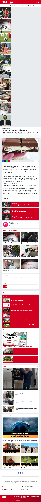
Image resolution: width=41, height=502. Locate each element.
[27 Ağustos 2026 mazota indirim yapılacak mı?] (29, 250)
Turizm (15, 5)
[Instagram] (22, 473)
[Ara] (36, 2)
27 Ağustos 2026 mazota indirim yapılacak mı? (29, 256)
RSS (4, 496)
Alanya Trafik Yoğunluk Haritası (28, 486)
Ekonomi (35, 5)
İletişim (25, 474)
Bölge (19, 5)
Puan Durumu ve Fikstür (7, 489)
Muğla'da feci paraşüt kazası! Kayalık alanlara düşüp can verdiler (11, 257)
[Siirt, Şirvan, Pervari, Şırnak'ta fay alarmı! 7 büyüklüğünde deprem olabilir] (11, 264)
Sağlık (27, 5)
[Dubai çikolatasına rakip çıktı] (20, 149)
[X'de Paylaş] (5, 161)
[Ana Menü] (38, 2)
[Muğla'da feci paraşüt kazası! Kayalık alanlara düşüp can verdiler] (11, 250)
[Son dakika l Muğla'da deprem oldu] (11, 236)
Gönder (5, 286)
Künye (15, 474)
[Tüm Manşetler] (37, 415)
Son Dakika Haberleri (7, 491)
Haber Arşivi (24, 491)
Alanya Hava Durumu (7, 486)
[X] (20, 473)
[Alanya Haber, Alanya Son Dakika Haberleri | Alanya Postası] (7, 2)
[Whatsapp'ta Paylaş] (7, 161)
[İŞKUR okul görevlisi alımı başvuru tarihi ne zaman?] (29, 236)
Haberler (4, 128)
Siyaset (7, 5)
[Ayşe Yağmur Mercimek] (5, 224)
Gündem (2, 5)
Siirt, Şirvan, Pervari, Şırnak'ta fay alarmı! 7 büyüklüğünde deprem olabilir (11, 270)
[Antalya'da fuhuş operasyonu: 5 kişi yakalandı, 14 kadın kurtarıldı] (8, 401)
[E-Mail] (10, 226)
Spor (31, 5)
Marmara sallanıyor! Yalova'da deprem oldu (29, 269)
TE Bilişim (23, 500)
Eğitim (23, 5)
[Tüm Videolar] (37, 366)
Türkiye (8, 128)
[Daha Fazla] (9, 161)
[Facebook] (18, 473)
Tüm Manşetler (25, 489)
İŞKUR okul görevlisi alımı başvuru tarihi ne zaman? (29, 243)
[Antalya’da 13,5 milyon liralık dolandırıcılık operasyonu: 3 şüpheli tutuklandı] (8, 394)
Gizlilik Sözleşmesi (20, 474)
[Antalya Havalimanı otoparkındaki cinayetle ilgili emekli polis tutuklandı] (8, 409)
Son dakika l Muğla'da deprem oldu (9, 242)
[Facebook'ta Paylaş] (3, 161)
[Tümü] (37, 292)
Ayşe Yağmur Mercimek (13, 223)
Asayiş (11, 5)
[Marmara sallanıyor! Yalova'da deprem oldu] (29, 264)
